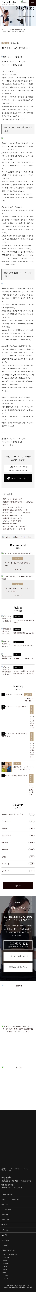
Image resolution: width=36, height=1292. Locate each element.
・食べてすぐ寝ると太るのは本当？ (14, 526)
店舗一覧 (4, 1235)
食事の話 (17, 842)
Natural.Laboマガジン (8, 1250)
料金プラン (5, 1204)
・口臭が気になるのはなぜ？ (12, 518)
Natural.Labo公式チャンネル (17, 814)
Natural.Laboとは (7, 1194)
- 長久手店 (5, 1245)
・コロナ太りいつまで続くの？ (13, 507)
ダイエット (17, 864)
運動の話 (17, 849)
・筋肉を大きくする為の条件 (12, 499)
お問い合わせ (5, 1230)
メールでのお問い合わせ (19, 956)
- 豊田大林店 (5, 1240)
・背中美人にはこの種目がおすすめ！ (15, 510)
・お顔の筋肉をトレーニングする (14, 529)
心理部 (17, 857)
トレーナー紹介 (6, 1209)
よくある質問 (5, 1220)
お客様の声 (5, 1215)
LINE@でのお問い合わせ (19, 478)
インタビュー (17, 821)
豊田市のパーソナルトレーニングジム (18, 1285)
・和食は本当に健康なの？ (11, 523)
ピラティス (17, 871)
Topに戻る (18, 886)
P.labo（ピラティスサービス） (11, 1199)
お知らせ (17, 828)
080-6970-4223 (9, 1185)
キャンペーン (17, 835)
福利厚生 (4, 1225)
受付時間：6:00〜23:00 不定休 (18, 468)
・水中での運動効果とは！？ (12, 515)
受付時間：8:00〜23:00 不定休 (18, 944)
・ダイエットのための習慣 (11, 521)
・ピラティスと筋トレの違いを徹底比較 (16, 513)
